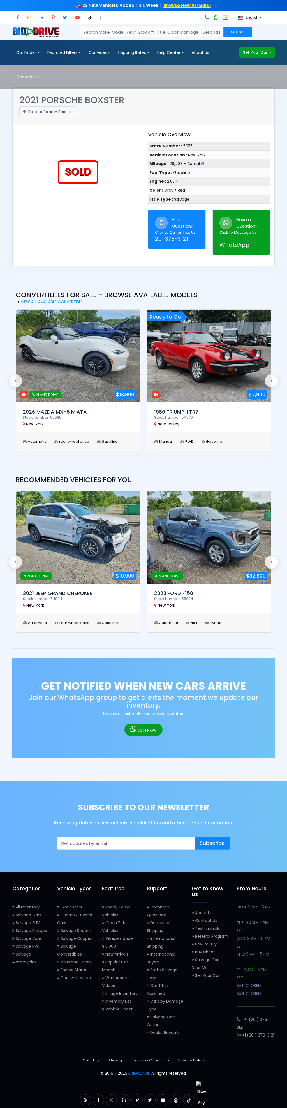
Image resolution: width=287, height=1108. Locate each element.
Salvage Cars (28, 915)
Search (238, 31)
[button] (18, 17)
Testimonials (207, 928)
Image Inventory (121, 993)
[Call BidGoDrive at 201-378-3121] (207, 17)
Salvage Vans (28, 938)
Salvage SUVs (28, 923)
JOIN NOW (146, 730)
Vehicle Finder (118, 1009)
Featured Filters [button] (62, 52)
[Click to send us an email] (225, 17)
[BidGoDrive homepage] (37, 35)
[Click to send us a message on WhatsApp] (216, 17)
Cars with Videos (76, 977)
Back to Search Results (49, 111)
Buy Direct (204, 952)
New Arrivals (116, 954)
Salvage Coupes (75, 938)
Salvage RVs (27, 946)
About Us (200, 52)
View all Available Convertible (52, 302)
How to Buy (205, 944)
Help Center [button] (169, 52)
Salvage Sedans (75, 930)
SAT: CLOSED (249, 985)
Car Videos (99, 52)
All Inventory (27, 907)
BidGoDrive (138, 1073)
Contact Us (27, 77)
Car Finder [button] (26, 52)
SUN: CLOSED (249, 993)
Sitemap (116, 1060)
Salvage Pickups (31, 930)
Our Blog (91, 1060)
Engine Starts (72, 970)
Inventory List (117, 1001)
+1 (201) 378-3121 (257, 1035)
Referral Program (211, 936)
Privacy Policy (191, 1060)
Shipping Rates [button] (132, 52)
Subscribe (212, 843)
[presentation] (15, 381)
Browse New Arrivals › (187, 5)
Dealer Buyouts (164, 1032)
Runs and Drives (75, 962)
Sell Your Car (255, 52)
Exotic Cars (70, 907)
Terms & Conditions (151, 1060)
